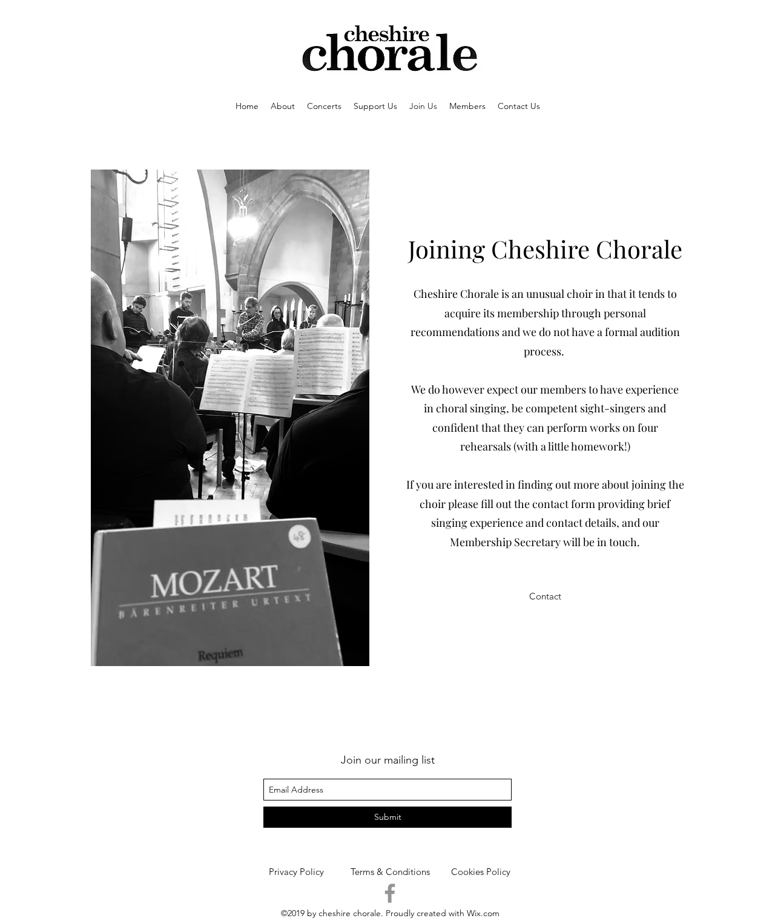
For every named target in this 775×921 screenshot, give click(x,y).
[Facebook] (390, 893)
